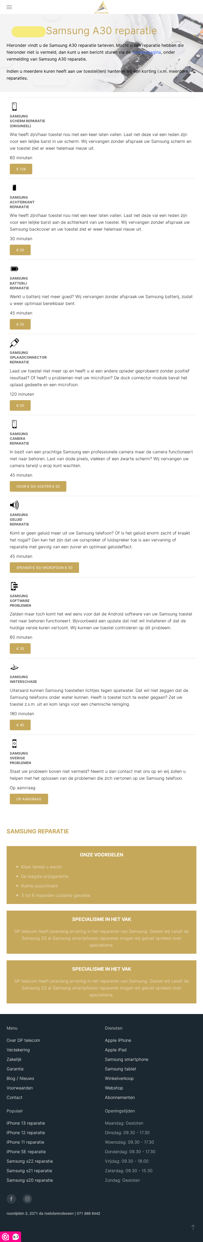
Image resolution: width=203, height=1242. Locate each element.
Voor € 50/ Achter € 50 (38, 486)
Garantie (15, 1068)
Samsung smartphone (126, 1059)
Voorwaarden (20, 1087)
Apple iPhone (118, 1040)
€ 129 (21, 169)
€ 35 (20, 648)
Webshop (114, 1087)
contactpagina (146, 52)
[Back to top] (193, 1227)
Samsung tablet (120, 1068)
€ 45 (20, 725)
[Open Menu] (9, 7)
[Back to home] (102, 7)
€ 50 (20, 250)
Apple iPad (116, 1049)
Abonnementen (120, 1097)
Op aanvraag (28, 799)
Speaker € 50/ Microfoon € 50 (44, 567)
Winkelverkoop (119, 1078)
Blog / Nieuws (20, 1078)
